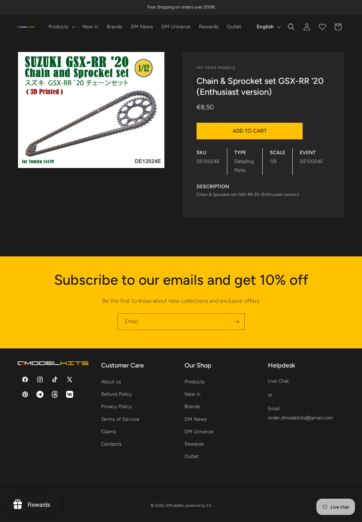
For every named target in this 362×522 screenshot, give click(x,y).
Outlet (192, 456)
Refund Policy (116, 394)
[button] (61, 26)
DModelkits (174, 505)
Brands (192, 407)
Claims (108, 432)
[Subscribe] (236, 321)
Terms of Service (120, 419)
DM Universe (199, 432)
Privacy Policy (116, 407)
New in (192, 394)
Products (195, 382)
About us (111, 382)
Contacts (111, 444)
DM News (196, 419)
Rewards (194, 444)
